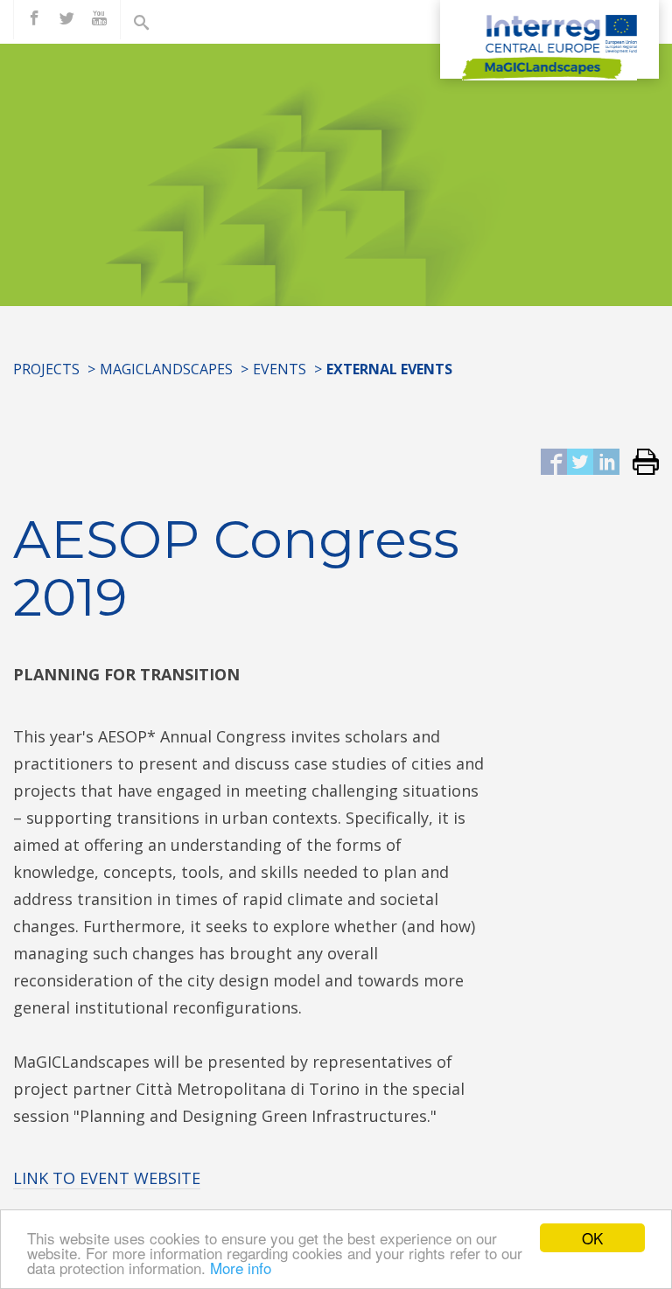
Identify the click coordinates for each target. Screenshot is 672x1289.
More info (240, 1268)
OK (592, 1238)
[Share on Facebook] (554, 463)
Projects (46, 369)
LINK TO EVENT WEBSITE (106, 1177)
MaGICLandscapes (166, 369)
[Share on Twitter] (580, 463)
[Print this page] (639, 463)
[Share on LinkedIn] (606, 463)
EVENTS (279, 369)
